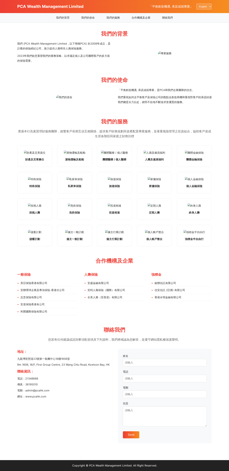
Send (131, 434)
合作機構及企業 (141, 17)
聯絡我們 (167, 17)
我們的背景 (63, 17)
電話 (125, 371)
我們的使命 (88, 17)
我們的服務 (113, 17)
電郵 (125, 387)
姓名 (125, 356)
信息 (125, 403)
